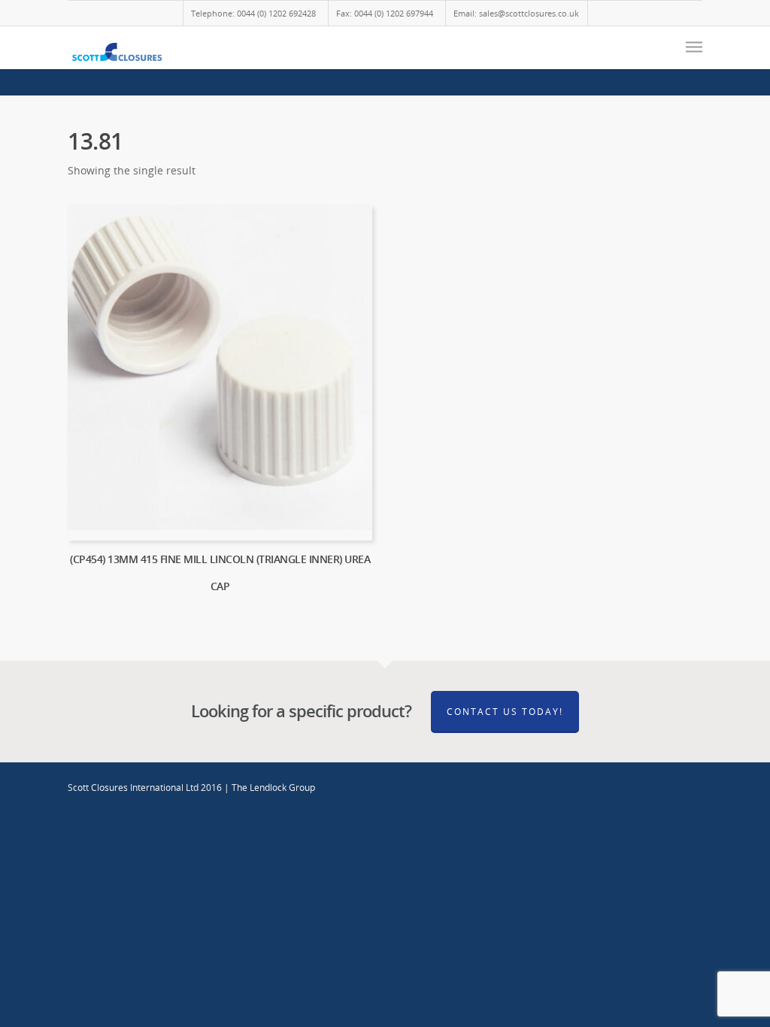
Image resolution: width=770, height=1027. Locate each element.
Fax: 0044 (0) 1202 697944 (384, 13)
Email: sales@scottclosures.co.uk (516, 13)
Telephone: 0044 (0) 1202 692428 (253, 13)
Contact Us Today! (505, 711)
